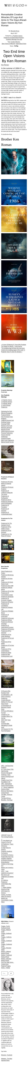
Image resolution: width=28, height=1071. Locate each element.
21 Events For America (7, 855)
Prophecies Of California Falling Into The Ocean (7, 492)
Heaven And (4, 435)
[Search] (11, 973)
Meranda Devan (15, 31)
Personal (3, 433)
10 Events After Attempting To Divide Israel (6, 725)
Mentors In (4, 425)
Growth (7, 442)
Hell (9, 435)
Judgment (4, 420)
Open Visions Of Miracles (8, 43)
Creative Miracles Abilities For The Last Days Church (6, 701)
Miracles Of (4, 429)
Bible (2, 440)
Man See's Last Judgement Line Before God (7, 876)
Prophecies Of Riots (6, 620)
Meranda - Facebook (6, 1055)
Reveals (9, 420)
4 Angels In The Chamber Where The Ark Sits (6, 716)
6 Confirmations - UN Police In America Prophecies (6, 696)
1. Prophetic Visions (17, 35)
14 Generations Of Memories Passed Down (6, 707)
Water (10, 514)
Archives (11, 431)
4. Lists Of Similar (5, 405)
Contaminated (5, 514)
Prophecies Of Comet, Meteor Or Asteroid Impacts (7, 483)
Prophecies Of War (6, 652)
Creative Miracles (15, 41)
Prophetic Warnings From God (14, 39)
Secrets (12, 442)
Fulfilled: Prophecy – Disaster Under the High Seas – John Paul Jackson (13, 235)
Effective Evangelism (6, 413)
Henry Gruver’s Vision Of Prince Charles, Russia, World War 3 (12, 316)
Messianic (4, 427)
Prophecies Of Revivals (7, 618)
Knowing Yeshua (5, 422)
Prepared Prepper (6, 438)
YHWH (8, 424)
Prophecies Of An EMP (7, 585)
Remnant (9, 427)
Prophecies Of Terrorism (7, 629)
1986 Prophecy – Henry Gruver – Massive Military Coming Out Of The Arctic (12, 181)
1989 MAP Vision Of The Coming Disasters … (7, 836)
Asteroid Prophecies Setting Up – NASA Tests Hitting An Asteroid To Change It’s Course (13, 262)
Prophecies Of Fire (6, 499)
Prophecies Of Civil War (7, 591)
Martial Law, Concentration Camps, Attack (7, 900)
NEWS (3, 431)
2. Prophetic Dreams (6, 401)
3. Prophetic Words (6, 403)
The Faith (9, 425)
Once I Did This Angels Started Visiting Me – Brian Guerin (13, 208)
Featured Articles (5, 415)
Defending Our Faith (6, 411)
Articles (7, 431)
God (12, 420)
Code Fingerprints (9, 440)
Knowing (3, 424)
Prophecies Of (5, 512)
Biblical (3, 442)
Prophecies (4, 407)
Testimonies (9, 433)
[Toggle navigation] (26, 5)
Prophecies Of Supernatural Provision (14, 37)
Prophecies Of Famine (7, 602)
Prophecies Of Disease (7, 596)
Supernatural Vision (21, 43)
